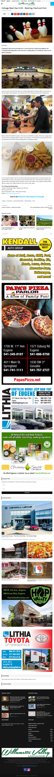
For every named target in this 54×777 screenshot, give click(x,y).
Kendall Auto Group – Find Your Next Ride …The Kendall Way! (19, 536)
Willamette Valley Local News (34, 723)
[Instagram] (28, 769)
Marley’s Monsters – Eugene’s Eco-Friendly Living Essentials (17, 706)
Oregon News (31, 725)
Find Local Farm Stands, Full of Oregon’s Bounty (43, 228)
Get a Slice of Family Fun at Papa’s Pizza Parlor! (37, 559)
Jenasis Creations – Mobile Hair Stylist (11, 207)
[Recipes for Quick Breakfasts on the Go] (5, 715)
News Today (30, 727)
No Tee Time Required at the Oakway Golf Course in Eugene (42, 697)
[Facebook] (25, 769)
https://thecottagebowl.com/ (13, 193)
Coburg (29, 741)
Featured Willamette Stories (34, 739)
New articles (24, 1)
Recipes (30, 729)
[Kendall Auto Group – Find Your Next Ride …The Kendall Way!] (27, 518)
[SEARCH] (51, 234)
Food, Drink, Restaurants (33, 731)
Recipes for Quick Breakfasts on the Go (17, 714)
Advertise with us (32, 1)
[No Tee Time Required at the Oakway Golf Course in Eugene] (31, 698)
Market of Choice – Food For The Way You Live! (11, 559)
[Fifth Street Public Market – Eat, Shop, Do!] (14, 570)
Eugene (29, 733)
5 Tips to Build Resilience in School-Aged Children (8, 228)
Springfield (30, 735)
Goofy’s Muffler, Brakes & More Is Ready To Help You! (43, 705)
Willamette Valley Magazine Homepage (30, 197)
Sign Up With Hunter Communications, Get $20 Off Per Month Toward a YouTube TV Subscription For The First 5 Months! (44, 713)
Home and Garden (32, 737)
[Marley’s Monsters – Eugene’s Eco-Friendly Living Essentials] (5, 708)
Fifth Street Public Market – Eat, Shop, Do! (10, 579)
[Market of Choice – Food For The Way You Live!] (14, 550)
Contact (38, 1)
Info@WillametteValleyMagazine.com (29, 765)
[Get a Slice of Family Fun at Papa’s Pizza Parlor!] (39, 550)
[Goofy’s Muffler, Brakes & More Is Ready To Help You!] (31, 706)
